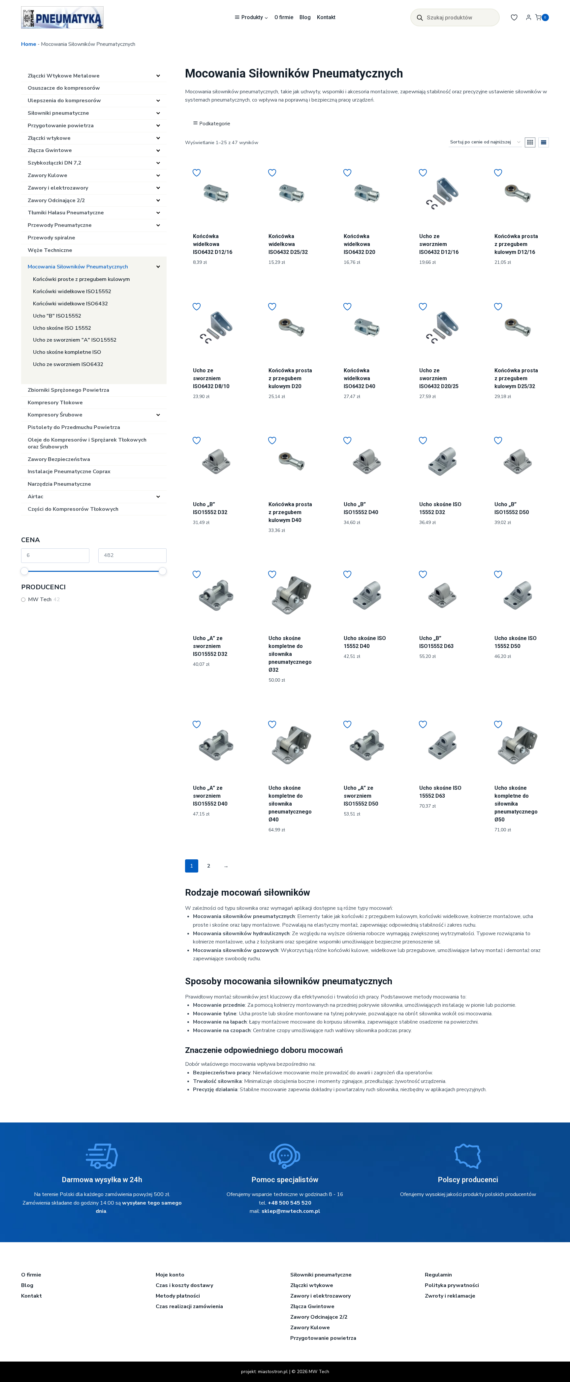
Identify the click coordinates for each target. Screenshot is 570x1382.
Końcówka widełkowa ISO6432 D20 (359, 244)
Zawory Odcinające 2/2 (319, 1317)
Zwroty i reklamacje (450, 1296)
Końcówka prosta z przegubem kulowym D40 (290, 512)
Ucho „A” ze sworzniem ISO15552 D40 (210, 796)
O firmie (283, 17)
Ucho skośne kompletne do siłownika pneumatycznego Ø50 (516, 804)
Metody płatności (178, 1296)
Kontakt (326, 17)
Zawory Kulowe (310, 1327)
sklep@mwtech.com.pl (291, 1211)
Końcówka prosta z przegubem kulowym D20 (290, 378)
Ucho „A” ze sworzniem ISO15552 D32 (210, 646)
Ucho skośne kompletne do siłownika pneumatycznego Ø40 (290, 804)
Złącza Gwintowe (312, 1306)
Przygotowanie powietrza (323, 1338)
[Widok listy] (543, 142)
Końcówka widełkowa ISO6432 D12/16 (212, 244)
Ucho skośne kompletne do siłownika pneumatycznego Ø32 (290, 654)
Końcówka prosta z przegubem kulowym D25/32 (516, 378)
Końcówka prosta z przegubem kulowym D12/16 (516, 244)
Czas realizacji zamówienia (189, 1306)
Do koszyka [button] (216, 544)
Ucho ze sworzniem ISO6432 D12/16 (439, 244)
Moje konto (170, 1274)
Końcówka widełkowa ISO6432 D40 (359, 378)
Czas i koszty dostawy (184, 1285)
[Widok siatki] (530, 142)
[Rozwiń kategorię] (158, 76)
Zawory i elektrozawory (320, 1296)
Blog (305, 17)
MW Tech (39, 599)
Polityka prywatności (452, 1285)
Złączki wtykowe (311, 1285)
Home (28, 44)
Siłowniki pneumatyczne (321, 1274)
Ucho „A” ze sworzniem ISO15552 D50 (361, 796)
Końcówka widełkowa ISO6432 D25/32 (288, 244)
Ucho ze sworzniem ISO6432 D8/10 (211, 378)
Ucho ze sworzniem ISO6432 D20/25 (439, 378)
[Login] (528, 17)
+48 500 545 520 (289, 1203)
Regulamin (438, 1274)
